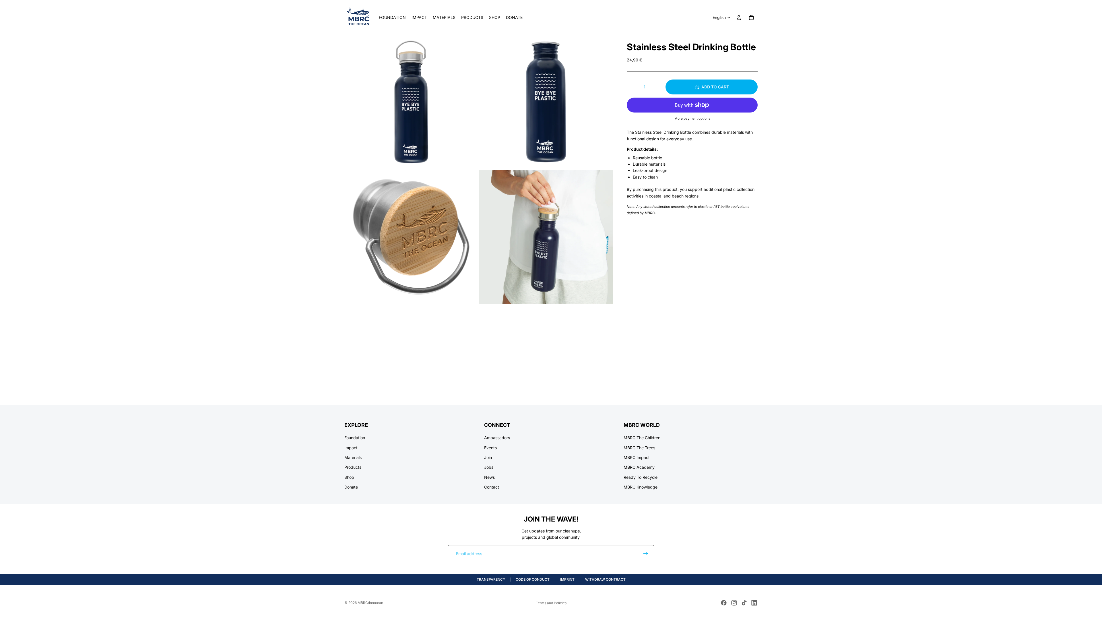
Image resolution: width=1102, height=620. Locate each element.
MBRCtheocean (370, 602)
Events (490, 447)
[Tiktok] (744, 602)
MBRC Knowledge (640, 487)
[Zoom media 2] (546, 102)
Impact (351, 447)
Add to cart (715, 86)
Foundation (354, 437)
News (489, 476)
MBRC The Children (642, 437)
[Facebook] (723, 602)
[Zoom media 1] (411, 102)
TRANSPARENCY (491, 579)
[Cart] (751, 17)
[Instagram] (734, 602)
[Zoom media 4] (546, 237)
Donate (351, 487)
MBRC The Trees (639, 447)
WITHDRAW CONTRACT (605, 579)
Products (352, 467)
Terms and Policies (551, 603)
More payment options (692, 119)
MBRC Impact (637, 457)
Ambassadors (497, 437)
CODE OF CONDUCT (533, 579)
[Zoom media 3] (411, 237)
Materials (353, 457)
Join (488, 457)
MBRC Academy (639, 467)
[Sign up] (646, 554)
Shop (349, 476)
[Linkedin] (754, 602)
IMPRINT (567, 579)
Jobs (488, 467)
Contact (491, 487)
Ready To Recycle (640, 476)
